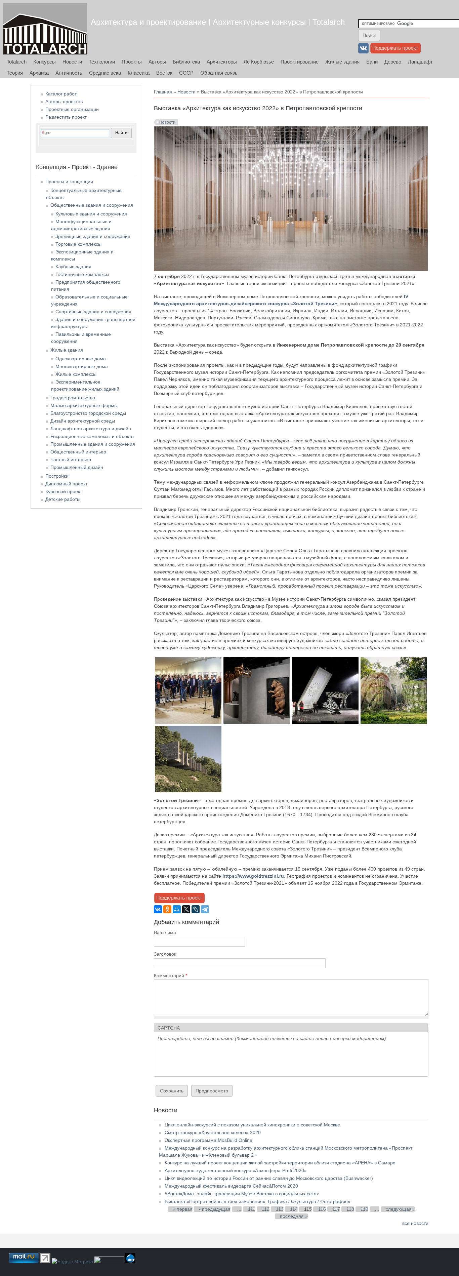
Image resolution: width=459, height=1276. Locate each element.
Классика (139, 73)
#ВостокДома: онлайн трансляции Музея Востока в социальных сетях (242, 1193)
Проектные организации (72, 109)
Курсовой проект (63, 491)
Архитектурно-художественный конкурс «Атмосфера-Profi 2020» (236, 1170)
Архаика (39, 73)
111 (251, 1209)
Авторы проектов (64, 101)
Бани (372, 62)
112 (265, 1209)
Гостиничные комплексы (82, 274)
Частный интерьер (70, 459)
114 (294, 1209)
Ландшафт (420, 62)
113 (280, 1209)
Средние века (105, 73)
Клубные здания (73, 266)
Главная (163, 91)
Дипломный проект (66, 483)
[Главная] (45, 28)
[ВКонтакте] (158, 909)
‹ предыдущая (215, 1209)
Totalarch (17, 62)
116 (322, 1209)
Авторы (157, 62)
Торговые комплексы (78, 244)
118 (350, 1209)
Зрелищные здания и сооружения (92, 236)
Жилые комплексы (75, 374)
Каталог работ (61, 93)
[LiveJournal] (196, 909)
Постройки (57, 476)
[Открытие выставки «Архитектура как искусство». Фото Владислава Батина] (188, 722)
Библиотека (186, 62)
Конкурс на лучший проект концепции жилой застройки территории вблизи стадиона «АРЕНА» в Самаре (280, 1162)
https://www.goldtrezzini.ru (253, 876)
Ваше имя (165, 932)
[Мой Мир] (177, 909)
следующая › (400, 1209)
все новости (415, 1223)
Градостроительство (72, 397)
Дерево (392, 62)
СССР (186, 73)
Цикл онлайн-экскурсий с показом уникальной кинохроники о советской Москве (252, 1124)
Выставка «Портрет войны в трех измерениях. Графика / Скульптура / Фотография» (257, 1201)
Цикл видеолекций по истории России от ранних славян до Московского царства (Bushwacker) (269, 1178)
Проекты (132, 62)
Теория (15, 73)
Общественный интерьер (78, 451)
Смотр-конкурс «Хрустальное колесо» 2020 (213, 1132)
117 (336, 1209)
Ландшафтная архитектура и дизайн (90, 428)
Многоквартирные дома (81, 366)
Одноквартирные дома (80, 358)
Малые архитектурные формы (84, 405)
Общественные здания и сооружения (91, 205)
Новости (72, 62)
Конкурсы (44, 62)
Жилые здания (342, 62)
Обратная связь (219, 73)
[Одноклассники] (167, 909)
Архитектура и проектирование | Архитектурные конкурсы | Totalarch (218, 22)
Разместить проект (66, 117)
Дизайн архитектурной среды (82, 421)
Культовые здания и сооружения (91, 213)
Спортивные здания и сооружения (93, 311)
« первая (183, 1209)
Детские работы (62, 499)
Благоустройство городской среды (88, 413)
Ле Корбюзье (259, 62)
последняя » (294, 1216)
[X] (186, 909)
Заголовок (165, 954)
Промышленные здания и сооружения (92, 444)
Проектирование (300, 62)
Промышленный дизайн (76, 467)
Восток (164, 73)
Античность (68, 73)
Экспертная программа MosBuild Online (208, 1140)
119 (364, 1209)
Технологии (102, 62)
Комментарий (170, 975)
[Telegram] (205, 909)
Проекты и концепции (69, 181)
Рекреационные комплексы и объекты (92, 436)
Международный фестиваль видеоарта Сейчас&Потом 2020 (231, 1186)
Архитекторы (222, 62)
